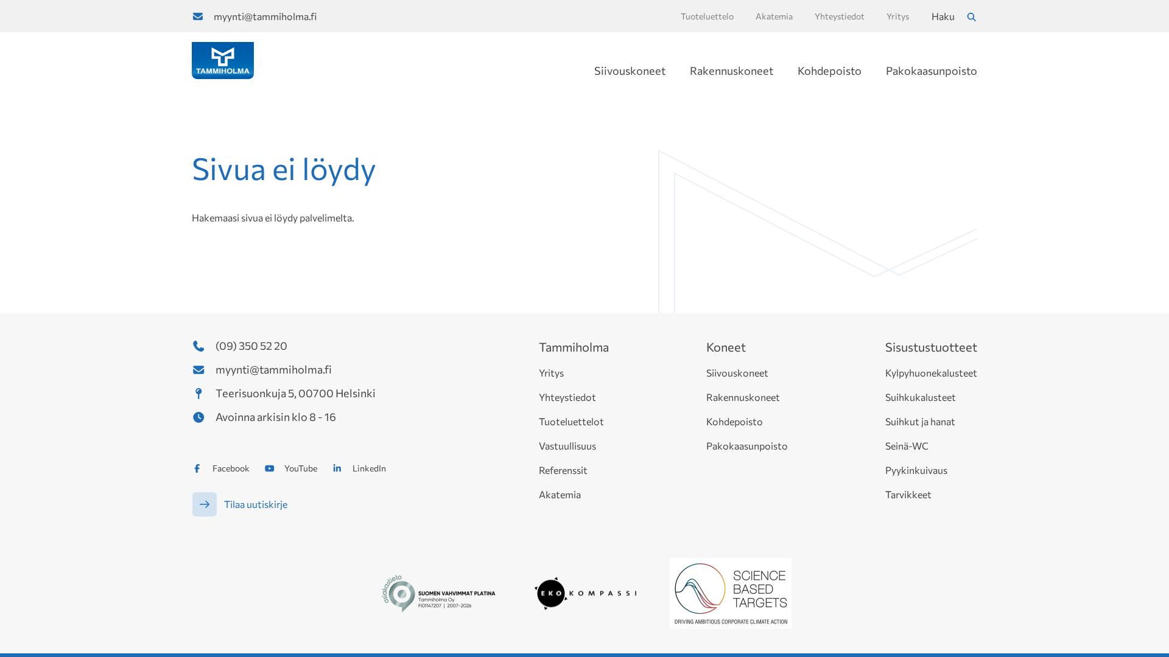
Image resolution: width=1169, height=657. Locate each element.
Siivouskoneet (629, 70)
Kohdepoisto (830, 70)
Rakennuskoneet (731, 70)
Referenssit (563, 470)
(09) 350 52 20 (251, 345)
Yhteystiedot (567, 397)
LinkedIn (369, 468)
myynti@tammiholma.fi (265, 16)
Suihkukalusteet (920, 397)
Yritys (551, 372)
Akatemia (560, 494)
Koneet (726, 346)
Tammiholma (574, 346)
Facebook (231, 468)
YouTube (300, 468)
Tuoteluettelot (571, 421)
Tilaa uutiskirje (255, 504)
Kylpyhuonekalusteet (931, 372)
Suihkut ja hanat (920, 421)
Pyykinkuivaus (916, 470)
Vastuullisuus (567, 445)
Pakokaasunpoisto (931, 70)
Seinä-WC (907, 445)
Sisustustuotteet (931, 346)
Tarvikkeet (908, 494)
